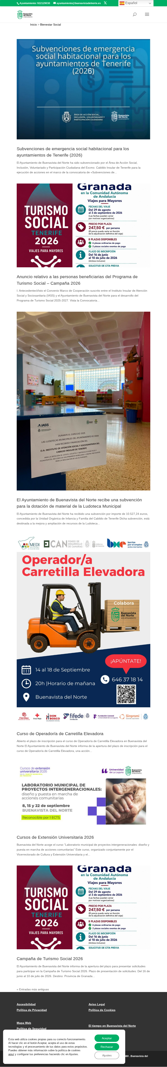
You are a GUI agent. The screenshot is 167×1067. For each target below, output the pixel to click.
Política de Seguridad (31, 1028)
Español (130, 3)
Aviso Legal (97, 1004)
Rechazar (107, 1046)
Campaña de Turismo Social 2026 (50, 958)
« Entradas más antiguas (33, 989)
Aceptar (107, 1038)
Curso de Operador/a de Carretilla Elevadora (60, 733)
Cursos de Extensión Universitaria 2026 (55, 837)
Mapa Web (24, 1022)
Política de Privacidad (32, 1010)
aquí (11, 1054)
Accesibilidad (26, 1004)
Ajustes (107, 1055)
